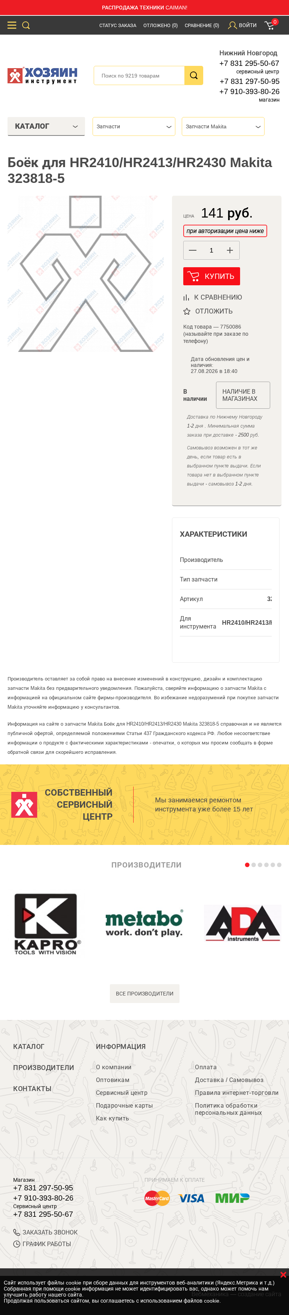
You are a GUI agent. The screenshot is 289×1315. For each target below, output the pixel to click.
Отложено (160, 25)
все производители (144, 994)
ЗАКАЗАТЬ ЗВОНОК (50, 1232)
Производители (44, 1067)
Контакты (32, 1089)
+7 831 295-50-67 (249, 63)
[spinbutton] (211, 250)
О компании (114, 1067)
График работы (47, 1244)
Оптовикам (113, 1080)
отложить (214, 311)
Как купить (112, 1118)
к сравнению (218, 297)
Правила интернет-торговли (237, 1093)
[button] (230, 250)
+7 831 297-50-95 (250, 81)
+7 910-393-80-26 (249, 91)
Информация (121, 1046)
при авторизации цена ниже (225, 231)
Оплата (206, 1067)
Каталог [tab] (32, 126)
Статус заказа (117, 25)
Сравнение (202, 25)
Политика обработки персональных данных (228, 1109)
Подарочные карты (124, 1105)
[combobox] (134, 126)
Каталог (29, 1046)
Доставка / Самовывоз (229, 1080)
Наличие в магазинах (239, 395)
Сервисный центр (122, 1093)
